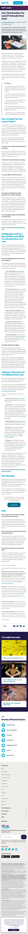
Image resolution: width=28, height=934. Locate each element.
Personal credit (20, 271)
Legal (2, 817)
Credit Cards (3, 792)
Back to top (4, 821)
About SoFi (4, 814)
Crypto (2, 795)
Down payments (19, 421)
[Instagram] (13, 849)
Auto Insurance (4, 786)
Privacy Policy (16, 841)
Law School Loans (5, 798)
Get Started (18, 3)
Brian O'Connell (9, 22)
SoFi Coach (3, 804)
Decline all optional (14, 927)
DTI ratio (6, 317)
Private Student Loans (5, 777)
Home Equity (4, 783)
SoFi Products (4, 765)
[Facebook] (14, 626)
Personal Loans (4, 771)
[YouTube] (16, 849)
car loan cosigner (16, 351)
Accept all (14, 929)
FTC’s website (22, 596)
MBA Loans (3, 801)
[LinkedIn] (20, 626)
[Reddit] (24, 626)
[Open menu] (25, 2)
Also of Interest (5, 811)
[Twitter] (17, 626)
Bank (2, 768)
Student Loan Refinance (6, 774)
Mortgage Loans (4, 780)
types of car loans (18, 447)
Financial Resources (6, 808)
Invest (2, 789)
